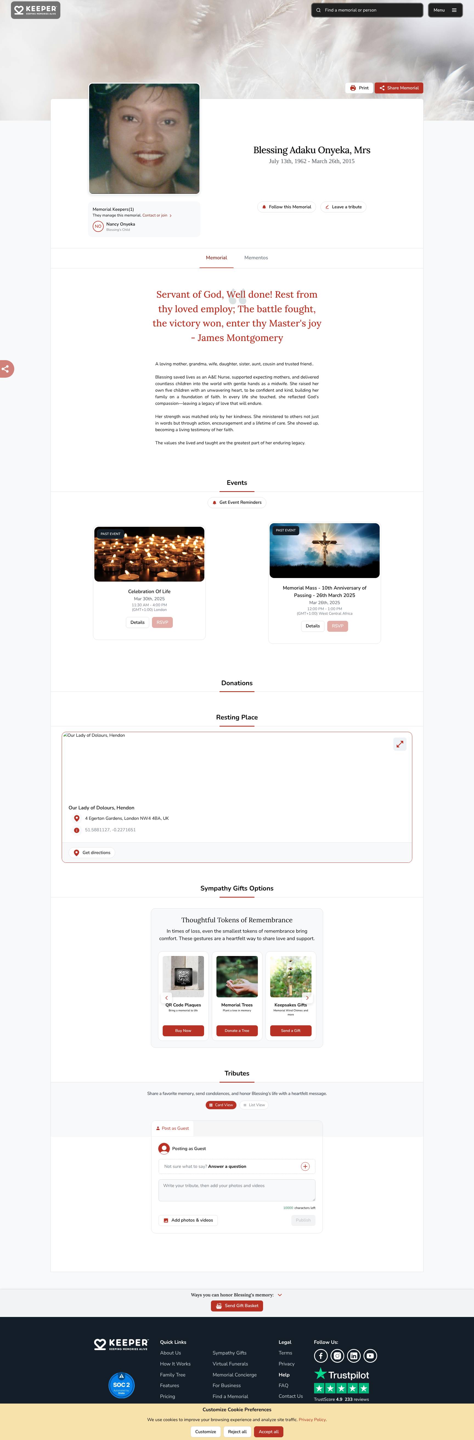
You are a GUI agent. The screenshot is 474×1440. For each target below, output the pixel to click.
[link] (183, 996)
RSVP (162, 622)
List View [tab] (257, 1105)
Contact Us (291, 1396)
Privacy (287, 1364)
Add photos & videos (192, 1220)
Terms (285, 1353)
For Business (227, 1385)
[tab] (172, 1128)
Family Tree (172, 1375)
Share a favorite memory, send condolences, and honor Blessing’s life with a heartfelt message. (237, 1093)
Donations (237, 683)
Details (138, 622)
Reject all (237, 1432)
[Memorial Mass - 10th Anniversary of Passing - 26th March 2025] (325, 550)
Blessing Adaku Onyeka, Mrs (312, 150)
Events (237, 483)
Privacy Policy (312, 1420)
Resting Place (237, 718)
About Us (170, 1353)
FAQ (284, 1385)
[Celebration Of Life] (149, 554)
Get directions (97, 853)
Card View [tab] (224, 1105)
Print (364, 88)
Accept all (269, 1432)
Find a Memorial (230, 1396)
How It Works (175, 1364)
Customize (205, 1432)
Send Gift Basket (241, 1306)
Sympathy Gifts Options (237, 889)
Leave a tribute (347, 207)
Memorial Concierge (235, 1375)
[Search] (318, 10)
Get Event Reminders (240, 502)
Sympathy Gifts (230, 1353)
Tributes (237, 1074)
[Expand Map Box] (400, 744)
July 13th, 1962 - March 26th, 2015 (312, 161)
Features (169, 1385)
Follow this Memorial (290, 207)
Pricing (167, 1396)
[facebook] (321, 1356)
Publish (303, 1220)
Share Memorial (403, 88)
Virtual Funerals (230, 1364)
